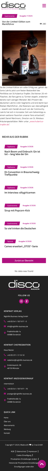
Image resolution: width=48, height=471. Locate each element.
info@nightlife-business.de (17, 326)
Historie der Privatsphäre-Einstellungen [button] (24, 462)
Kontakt (7, 433)
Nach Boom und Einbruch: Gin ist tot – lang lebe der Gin (22, 152)
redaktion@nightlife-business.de (19, 360)
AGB (12, 451)
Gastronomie (9, 16)
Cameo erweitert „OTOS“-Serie (21, 246)
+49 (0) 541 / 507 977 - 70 (17, 388)
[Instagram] (21, 301)
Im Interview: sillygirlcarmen (19, 192)
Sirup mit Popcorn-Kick (17, 210)
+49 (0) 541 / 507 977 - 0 (17, 321)
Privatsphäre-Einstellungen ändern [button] (24, 459)
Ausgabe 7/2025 (26, 15)
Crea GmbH (38, 444)
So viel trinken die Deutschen (20, 228)
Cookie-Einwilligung (24, 455)
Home (6, 417)
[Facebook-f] (26, 301)
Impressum (32, 451)
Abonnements (9, 425)
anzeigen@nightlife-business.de (19, 393)
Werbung (7, 429)
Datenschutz (21, 451)
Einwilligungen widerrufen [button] (24, 466)
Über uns (7, 421)
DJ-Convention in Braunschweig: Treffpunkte (22, 173)
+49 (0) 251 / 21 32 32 (16, 355)
